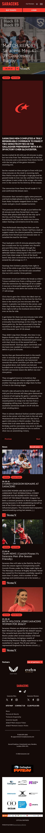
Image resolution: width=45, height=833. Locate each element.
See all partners (33, 662)
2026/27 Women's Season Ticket (17, 726)
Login (33, 10)
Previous (8, 439)
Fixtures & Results (12, 714)
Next (38, 439)
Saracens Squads (12, 720)
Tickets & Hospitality (13, 717)
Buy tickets (11, 10)
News (8, 711)
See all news (35, 447)
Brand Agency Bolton (19, 825)
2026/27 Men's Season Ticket (16, 723)
